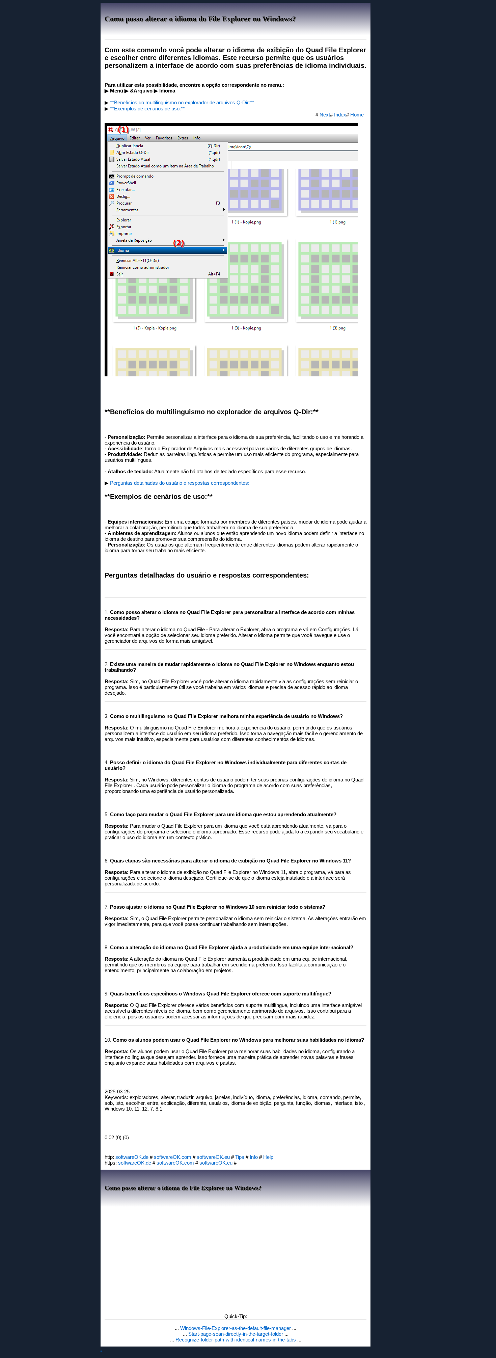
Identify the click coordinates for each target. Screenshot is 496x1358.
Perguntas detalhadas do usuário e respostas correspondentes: (179, 483)
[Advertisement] (235, 1258)
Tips (239, 1157)
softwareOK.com (172, 1157)
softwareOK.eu (213, 1157)
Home (357, 114)
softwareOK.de (131, 1157)
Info (254, 1157)
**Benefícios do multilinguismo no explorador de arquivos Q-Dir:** (182, 102)
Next (325, 114)
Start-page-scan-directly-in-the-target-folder (236, 1334)
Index (340, 114)
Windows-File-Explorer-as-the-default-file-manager (236, 1328)
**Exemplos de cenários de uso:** (147, 108)
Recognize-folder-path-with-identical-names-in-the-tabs (236, 1339)
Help (268, 1157)
